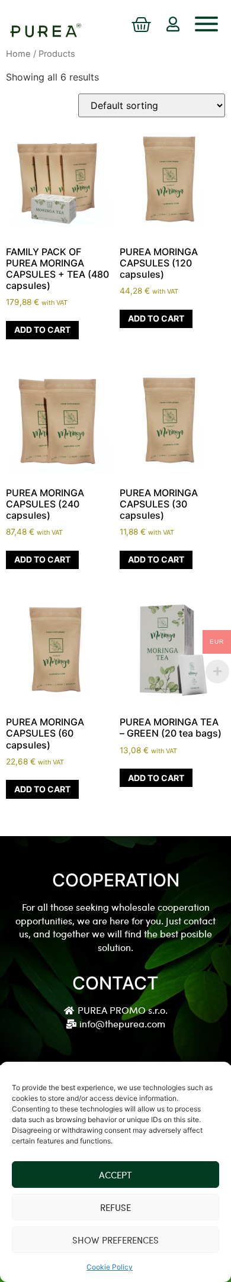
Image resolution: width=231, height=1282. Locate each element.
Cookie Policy (109, 1266)
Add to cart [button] (42, 329)
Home (18, 54)
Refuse (115, 1207)
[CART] (141, 25)
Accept (115, 1174)
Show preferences (115, 1239)
